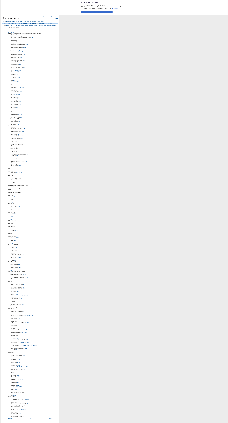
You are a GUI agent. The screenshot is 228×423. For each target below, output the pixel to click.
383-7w (19, 388)
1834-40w (20, 172)
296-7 (11, 270)
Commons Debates (35, 25)
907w (19, 121)
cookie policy (114, 8)
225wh (26, 315)
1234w (21, 121)
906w (17, 107)
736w (27, 154)
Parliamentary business (10, 21)
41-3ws (24, 41)
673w (29, 393)
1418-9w (18, 375)
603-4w (24, 369)
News (48, 23)
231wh (29, 315)
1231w (18, 71)
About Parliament (27, 21)
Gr (38, 31)
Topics (51, 23)
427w (13, 209)
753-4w (24, 366)
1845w (26, 135)
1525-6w (20, 97)
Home (4, 21)
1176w (25, 295)
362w (19, 264)
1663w (28, 339)
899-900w (23, 63)
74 (25, 405)
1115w (19, 335)
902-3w (19, 78)
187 (24, 312)
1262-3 (22, 178)
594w (20, 206)
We (9, 32)
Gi (37, 31)
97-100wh (22, 409)
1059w (17, 358)
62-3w (24, 54)
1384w (14, 237)
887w (28, 345)
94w (16, 108)
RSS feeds (52, 16)
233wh (32, 315)
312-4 (27, 403)
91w (14, 94)
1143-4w (18, 362)
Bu (17, 31)
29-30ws (26, 44)
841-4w (21, 368)
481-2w (18, 385)
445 (17, 412)
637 (23, 416)
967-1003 (17, 247)
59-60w (24, 47)
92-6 (26, 405)
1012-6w (19, 342)
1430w (20, 64)
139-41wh (25, 181)
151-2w (18, 338)
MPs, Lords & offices (19, 21)
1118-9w (33, 345)
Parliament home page (9, 25)
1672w (19, 151)
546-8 (23, 36)
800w (26, 345)
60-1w (23, 51)
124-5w (24, 329)
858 (24, 144)
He (42, 31)
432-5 (23, 60)
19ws (27, 277)
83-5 (28, 399)
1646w (27, 295)
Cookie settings (118, 12)
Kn (51, 31)
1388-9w (17, 237)
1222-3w (19, 104)
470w (16, 205)
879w (18, 291)
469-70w (17, 372)
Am (9, 31)
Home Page (50, 418)
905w (19, 94)
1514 (26, 161)
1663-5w (24, 342)
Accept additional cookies (89, 12)
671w (19, 365)
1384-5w (15, 240)
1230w (20, 70)
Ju (49, 31)
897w (16, 50)
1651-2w (20, 88)
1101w (19, 50)
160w (24, 345)
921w (19, 297)
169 (23, 274)
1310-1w (14, 395)
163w (17, 349)
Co (22, 31)
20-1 (20, 413)
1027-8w (16, 294)
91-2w (17, 98)
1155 (38, 188)
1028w (22, 295)
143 (19, 318)
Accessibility (42, 16)
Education (42, 21)
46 (23, 311)
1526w (19, 101)
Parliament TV (43, 23)
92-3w (18, 100)
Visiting (38, 21)
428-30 (20, 73)
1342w (24, 67)
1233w (14, 111)
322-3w (17, 172)
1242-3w (15, 210)
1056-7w (18, 359)
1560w (13, 222)
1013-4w (25, 348)
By (18, 31)
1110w (14, 227)
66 (25, 399)
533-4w (12, 243)
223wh (24, 315)
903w (18, 81)
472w (18, 366)
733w (27, 110)
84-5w (15, 70)
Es (31, 31)
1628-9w (17, 137)
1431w (19, 77)
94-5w (19, 114)
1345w (12, 216)
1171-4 (32, 37)
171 (23, 312)
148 (18, 155)
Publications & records (37, 23)
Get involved (34, 21)
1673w (23, 304)
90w (19, 90)
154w (27, 329)
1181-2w (19, 267)
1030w (23, 254)
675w (19, 298)
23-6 (25, 322)
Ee (30, 31)
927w (18, 148)
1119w (12, 202)
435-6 (17, 94)
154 (16, 152)
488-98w (16, 386)
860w (15, 196)
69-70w (20, 63)
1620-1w (18, 307)
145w (24, 341)
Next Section (10, 418)
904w (13, 84)
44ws (25, 43)
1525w (21, 91)
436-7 (25, 110)
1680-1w (20, 205)
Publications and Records (24, 25)
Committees (30, 23)
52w (11, 219)
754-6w (21, 379)
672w (25, 392)
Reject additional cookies (104, 12)
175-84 (25, 274)
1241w (21, 385)
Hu (45, 31)
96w (21, 117)
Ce (21, 31)
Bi (14, 31)
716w (20, 331)
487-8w (18, 382)
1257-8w (24, 285)
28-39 (28, 322)
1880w (23, 205)
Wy (13, 32)
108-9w (24, 288)
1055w (24, 287)
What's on (18, 23)
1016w (26, 332)
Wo (11, 32)
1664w (36, 345)
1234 (25, 164)
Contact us (56, 16)
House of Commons (6, 23)
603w (20, 366)
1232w (14, 80)
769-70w (19, 165)
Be (13, 31)
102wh (25, 409)
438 (25, 60)
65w (19, 61)
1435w (29, 110)
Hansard (30, 25)
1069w (15, 213)
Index (30, 418)
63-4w (21, 57)
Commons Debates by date (42, 25)
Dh (26, 31)
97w (19, 120)
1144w (17, 378)
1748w (17, 305)
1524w (21, 50)
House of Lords (13, 23)
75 (26, 399)
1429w (23, 87)
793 (24, 406)
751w (24, 128)
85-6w (17, 73)
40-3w (22, 138)
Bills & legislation (24, 23)
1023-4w (17, 70)
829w (18, 205)
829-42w (27, 366)
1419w (19, 376)
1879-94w (19, 257)
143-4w (22, 345)
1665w (18, 351)
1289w (22, 131)
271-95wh (16, 230)
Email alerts (47, 16)
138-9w (23, 332)
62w (23, 53)
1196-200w (20, 386)
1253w (22, 342)
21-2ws (19, 325)
